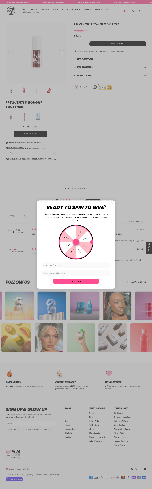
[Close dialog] (112, 203)
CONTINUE (76, 281)
